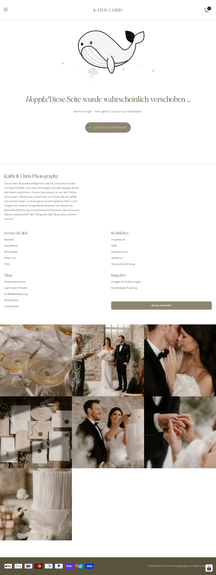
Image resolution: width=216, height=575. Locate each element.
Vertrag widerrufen (161, 305)
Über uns (10, 257)
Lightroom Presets (16, 287)
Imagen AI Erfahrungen (126, 281)
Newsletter (11, 245)
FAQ (7, 264)
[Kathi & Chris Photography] (108, 9)
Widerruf (116, 257)
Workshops (11, 300)
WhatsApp (11, 251)
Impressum (118, 239)
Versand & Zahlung (123, 264)
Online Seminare (14, 281)
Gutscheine (11, 306)
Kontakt (9, 239)
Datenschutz (119, 251)
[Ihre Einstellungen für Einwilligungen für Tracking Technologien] (209, 568)
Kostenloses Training (124, 287)
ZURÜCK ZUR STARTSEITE (110, 127)
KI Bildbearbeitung (16, 294)
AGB (114, 245)
